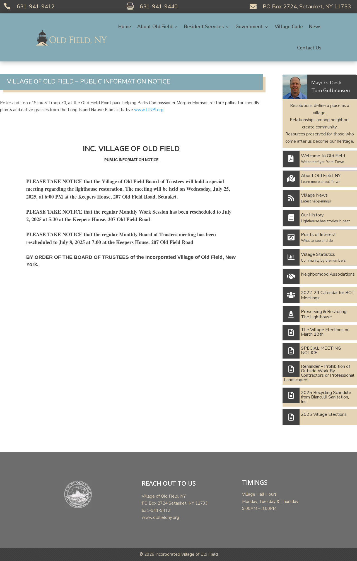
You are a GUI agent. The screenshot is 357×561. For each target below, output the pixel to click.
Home (124, 26)
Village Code (289, 26)
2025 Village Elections (324, 414)
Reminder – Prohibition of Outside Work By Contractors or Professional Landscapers (319, 373)
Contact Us (309, 48)
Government (249, 26)
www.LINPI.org (148, 110)
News (315, 26)
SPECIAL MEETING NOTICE (321, 350)
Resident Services (204, 26)
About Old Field (154, 26)
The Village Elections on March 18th (325, 332)
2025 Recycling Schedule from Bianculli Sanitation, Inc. (326, 397)
